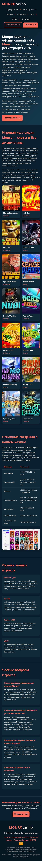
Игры (32, 14)
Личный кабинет (13, 25)
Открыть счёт (30, 25)
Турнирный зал (12, 10)
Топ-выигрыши (28, 10)
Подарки (10, 14)
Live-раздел (25, 19)
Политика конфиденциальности (16, 837)
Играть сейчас (12, 117)
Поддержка (21, 14)
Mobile (14, 19)
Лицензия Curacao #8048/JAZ (25, 840)
